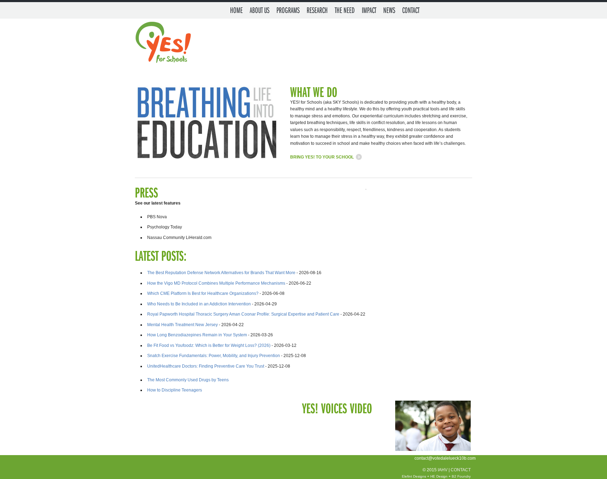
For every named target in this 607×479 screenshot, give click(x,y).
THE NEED (345, 10)
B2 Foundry (461, 476)
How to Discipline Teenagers (174, 390)
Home (236, 10)
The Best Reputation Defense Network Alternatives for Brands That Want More (221, 272)
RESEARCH (317, 10)
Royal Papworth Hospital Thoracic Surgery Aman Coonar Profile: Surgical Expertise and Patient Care (243, 314)
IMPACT (369, 10)
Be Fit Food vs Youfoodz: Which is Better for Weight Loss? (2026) (208, 345)
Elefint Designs (414, 476)
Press (146, 192)
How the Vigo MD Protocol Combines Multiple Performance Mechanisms (216, 283)
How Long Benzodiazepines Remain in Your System (197, 334)
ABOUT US (259, 10)
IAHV (443, 469)
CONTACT (410, 10)
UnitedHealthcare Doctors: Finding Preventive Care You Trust (205, 366)
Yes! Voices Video (337, 408)
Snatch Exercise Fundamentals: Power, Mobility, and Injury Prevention (213, 355)
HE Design (439, 476)
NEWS (389, 10)
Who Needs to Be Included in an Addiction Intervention (199, 304)
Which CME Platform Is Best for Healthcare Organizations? (203, 293)
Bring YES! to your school (322, 157)
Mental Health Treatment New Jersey (182, 324)
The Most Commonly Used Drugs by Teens (188, 379)
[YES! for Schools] (162, 44)
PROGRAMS (288, 10)
